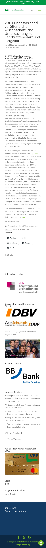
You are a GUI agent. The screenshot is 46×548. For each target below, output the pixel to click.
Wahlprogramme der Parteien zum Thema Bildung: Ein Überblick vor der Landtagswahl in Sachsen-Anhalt (22, 398)
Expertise (34, 154)
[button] (41, 543)
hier (23, 217)
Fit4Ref (7, 332)
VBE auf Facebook (13, 433)
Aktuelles (8, 48)
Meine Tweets (10, 494)
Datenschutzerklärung (15, 511)
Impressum (10, 507)
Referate (16, 48)
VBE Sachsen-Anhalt (16, 45)
